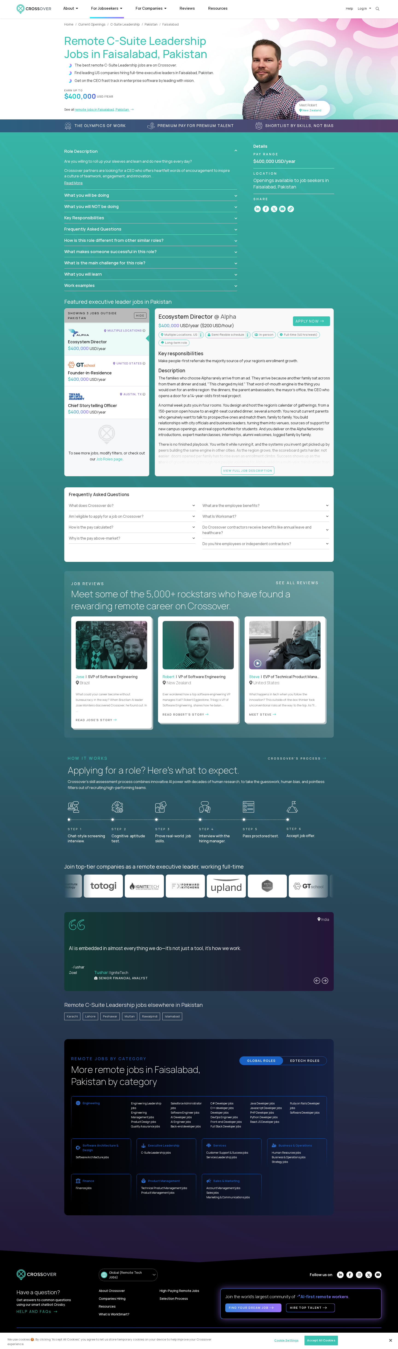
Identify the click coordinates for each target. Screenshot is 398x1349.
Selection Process (174, 1298)
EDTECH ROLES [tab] (305, 1060)
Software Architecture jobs (92, 1157)
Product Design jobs (143, 1122)
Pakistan (151, 24)
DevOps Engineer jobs (224, 1117)
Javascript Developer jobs (266, 1108)
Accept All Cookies (321, 1340)
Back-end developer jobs (186, 1126)
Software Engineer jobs (185, 1113)
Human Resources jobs (286, 1153)
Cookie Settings (286, 1340)
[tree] (132, 522)
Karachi (72, 1016)
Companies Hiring (112, 1298)
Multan (130, 1016)
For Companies (149, 8)
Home (68, 24)
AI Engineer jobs (181, 1122)
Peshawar (110, 1016)
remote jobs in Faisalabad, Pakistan (102, 109)
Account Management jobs (223, 1188)
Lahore (90, 1016)
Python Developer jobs (264, 1117)
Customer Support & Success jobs (227, 1153)
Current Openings (91, 24)
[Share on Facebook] (265, 208)
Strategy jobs (280, 1162)
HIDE (140, 315)
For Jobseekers (105, 8)
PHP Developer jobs (262, 1113)
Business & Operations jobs (288, 1157)
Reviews (187, 8)
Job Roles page (109, 459)
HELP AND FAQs (35, 1311)
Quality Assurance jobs (145, 1126)
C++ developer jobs (222, 1108)
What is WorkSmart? (114, 1314)
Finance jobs (83, 1188)
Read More (73, 182)
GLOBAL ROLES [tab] (261, 1060)
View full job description (247, 470)
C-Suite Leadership (125, 24)
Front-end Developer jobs (226, 1122)
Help (349, 8)
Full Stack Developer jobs (226, 1126)
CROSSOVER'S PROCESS (295, 758)
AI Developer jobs (181, 1117)
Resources (218, 8)
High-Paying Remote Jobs (179, 1290)
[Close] (391, 1340)
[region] (199, 1341)
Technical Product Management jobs (164, 1188)
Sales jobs (212, 1193)
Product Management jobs (157, 1193)
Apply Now (308, 321)
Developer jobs (219, 1113)
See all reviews (298, 582)
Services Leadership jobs (221, 1157)
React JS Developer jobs (264, 1122)
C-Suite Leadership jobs (156, 1153)
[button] (150, 151)
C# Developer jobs (222, 1103)
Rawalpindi (150, 1016)
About (69, 8)
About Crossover (112, 1290)
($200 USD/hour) (217, 326)
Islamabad (172, 1016)
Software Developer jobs (304, 1113)
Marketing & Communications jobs (228, 1197)
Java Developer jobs (262, 1103)
